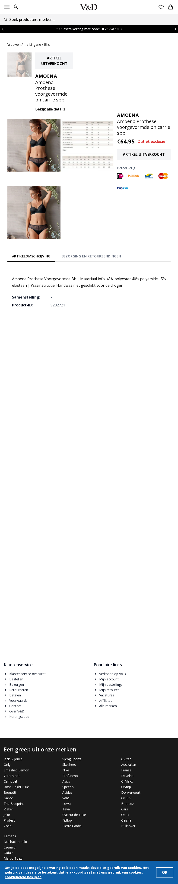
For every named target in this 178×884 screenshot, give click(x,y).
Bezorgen (16, 684)
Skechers (69, 764)
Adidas (67, 792)
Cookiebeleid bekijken (23, 877)
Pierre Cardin (72, 826)
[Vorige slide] (3, 29)
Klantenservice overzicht (27, 674)
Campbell (11, 781)
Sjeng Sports (71, 759)
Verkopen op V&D (112, 674)
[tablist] (66, 257)
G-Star (126, 759)
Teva (66, 809)
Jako (7, 814)
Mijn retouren (109, 690)
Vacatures (106, 695)
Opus (125, 814)
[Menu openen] (7, 7)
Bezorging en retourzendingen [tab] (91, 256)
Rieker (8, 809)
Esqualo (10, 847)
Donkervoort (130, 792)
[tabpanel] (89, 288)
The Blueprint (14, 803)
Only (7, 764)
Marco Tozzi (13, 858)
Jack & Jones (13, 759)
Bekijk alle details (50, 109)
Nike (65, 770)
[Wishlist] (161, 7)
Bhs (47, 44)
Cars (124, 809)
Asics (66, 781)
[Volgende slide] (175, 29)
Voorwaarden (19, 700)
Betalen (15, 695)
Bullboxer (128, 826)
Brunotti (10, 792)
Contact (15, 706)
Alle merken (108, 706)
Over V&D (16, 711)
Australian (128, 764)
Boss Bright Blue (16, 787)
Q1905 (126, 798)
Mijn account (109, 679)
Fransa (126, 770)
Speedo (68, 787)
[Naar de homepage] (88, 7)
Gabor (8, 798)
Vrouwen (14, 44)
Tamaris (10, 836)
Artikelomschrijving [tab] (31, 256)
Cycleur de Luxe (74, 814)
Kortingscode (19, 716)
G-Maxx (127, 781)
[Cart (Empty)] (170, 7)
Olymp (126, 787)
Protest (9, 820)
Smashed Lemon (16, 770)
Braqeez (127, 803)
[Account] (15, 7)
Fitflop (67, 820)
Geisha (126, 820)
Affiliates (105, 700)
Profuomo (70, 776)
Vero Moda (12, 776)
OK (164, 872)
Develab (127, 776)
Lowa (66, 803)
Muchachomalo (15, 841)
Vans (66, 798)
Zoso (8, 826)
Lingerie (35, 44)
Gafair (8, 853)
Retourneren (18, 690)
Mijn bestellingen (111, 684)
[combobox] (89, 19)
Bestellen (16, 679)
